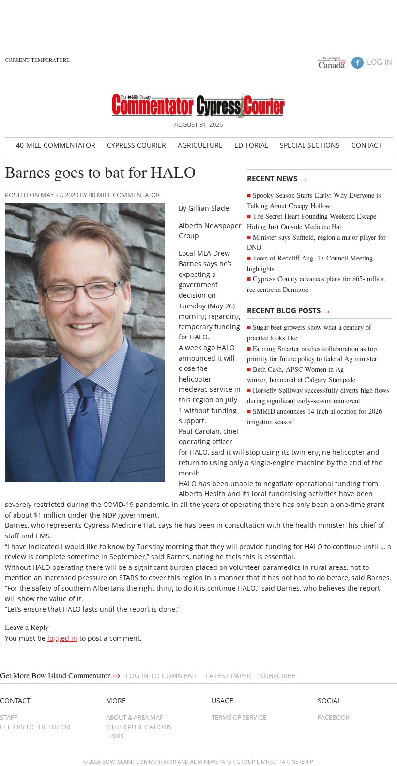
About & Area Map (135, 717)
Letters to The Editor (35, 726)
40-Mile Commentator (55, 145)
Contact (366, 145)
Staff (8, 717)
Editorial (251, 145)
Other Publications (138, 726)
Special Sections (310, 145)
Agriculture (200, 145)
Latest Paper (228, 675)
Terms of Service (239, 717)
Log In (379, 62)
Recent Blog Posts (289, 310)
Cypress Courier (136, 145)
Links (114, 736)
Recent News (277, 178)
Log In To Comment (161, 675)
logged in (62, 638)
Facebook (334, 717)
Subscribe (278, 675)
